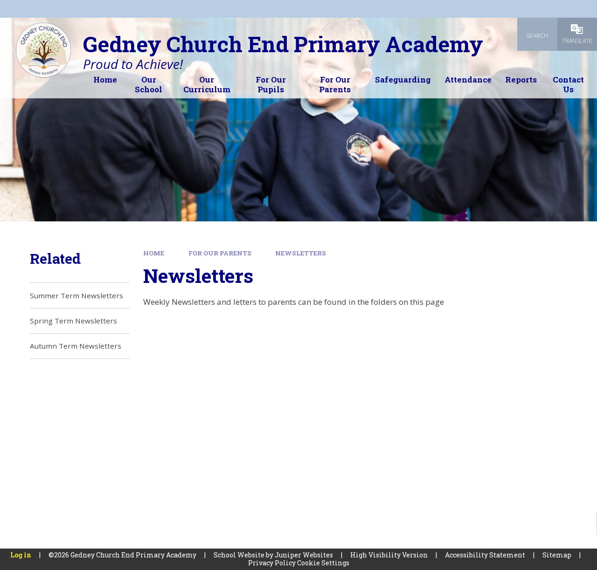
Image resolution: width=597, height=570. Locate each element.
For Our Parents (219, 253)
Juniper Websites (304, 554)
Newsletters (300, 253)
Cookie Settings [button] (323, 562)
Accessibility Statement (485, 554)
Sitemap (556, 554)
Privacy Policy (272, 562)
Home (153, 253)
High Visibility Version (389, 554)
